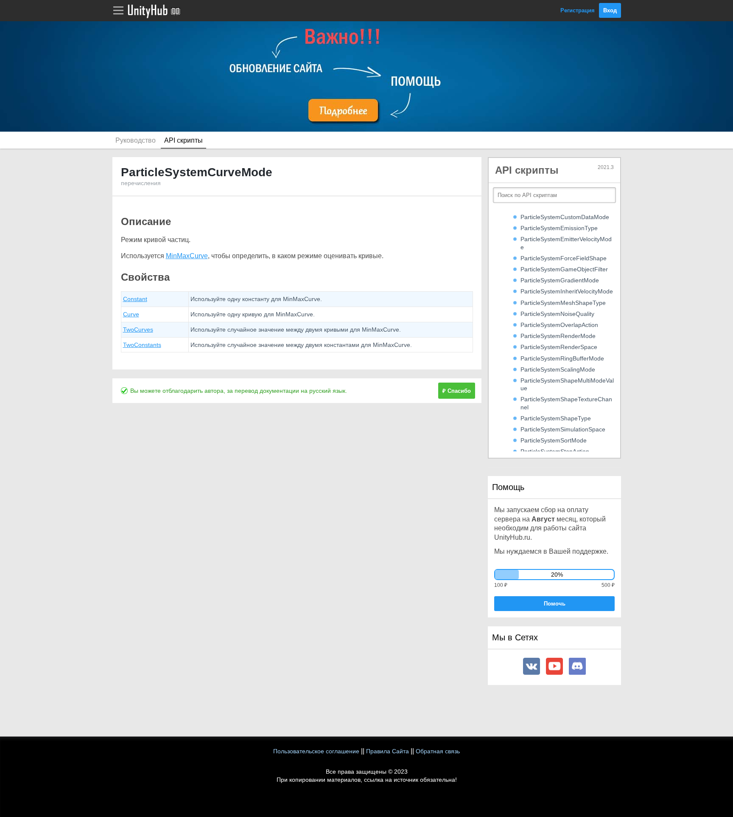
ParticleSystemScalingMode (557, 369)
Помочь (554, 603)
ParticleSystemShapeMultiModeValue (567, 384)
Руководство (135, 140)
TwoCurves (138, 329)
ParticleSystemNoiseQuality (557, 313)
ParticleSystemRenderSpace (558, 347)
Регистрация (577, 10)
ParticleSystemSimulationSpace (562, 429)
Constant (135, 299)
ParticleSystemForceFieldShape (563, 258)
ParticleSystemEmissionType (559, 228)
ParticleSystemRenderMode (558, 335)
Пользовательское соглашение (316, 751)
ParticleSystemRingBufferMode (562, 358)
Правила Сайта (387, 751)
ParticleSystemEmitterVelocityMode (566, 243)
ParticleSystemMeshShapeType (563, 302)
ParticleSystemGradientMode (559, 280)
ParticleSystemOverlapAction (559, 324)
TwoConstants (142, 344)
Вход (610, 10)
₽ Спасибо (456, 391)
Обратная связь (438, 751)
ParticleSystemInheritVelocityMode (566, 291)
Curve (131, 314)
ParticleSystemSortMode (553, 440)
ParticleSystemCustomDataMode (564, 217)
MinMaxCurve (187, 255)
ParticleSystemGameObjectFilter (564, 269)
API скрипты (183, 140)
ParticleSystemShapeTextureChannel (566, 403)
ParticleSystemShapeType (555, 418)
